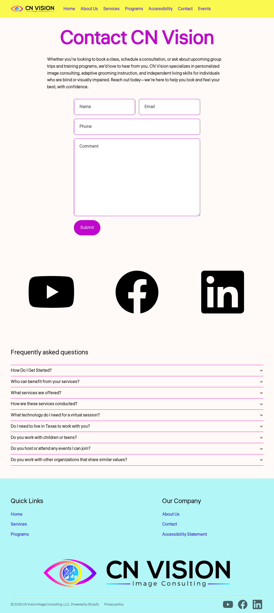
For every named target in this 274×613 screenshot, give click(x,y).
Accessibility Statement (184, 534)
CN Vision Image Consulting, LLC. (46, 604)
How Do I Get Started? (31, 370)
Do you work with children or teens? (44, 437)
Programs (20, 534)
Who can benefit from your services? (45, 382)
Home (16, 514)
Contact (169, 524)
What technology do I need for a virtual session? (55, 415)
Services (19, 524)
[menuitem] (69, 9)
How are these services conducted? (44, 404)
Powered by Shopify (85, 604)
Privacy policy (114, 604)
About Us (171, 514)
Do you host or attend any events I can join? (50, 448)
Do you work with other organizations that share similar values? (69, 460)
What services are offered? (36, 393)
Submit (87, 228)
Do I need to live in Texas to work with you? (50, 426)
